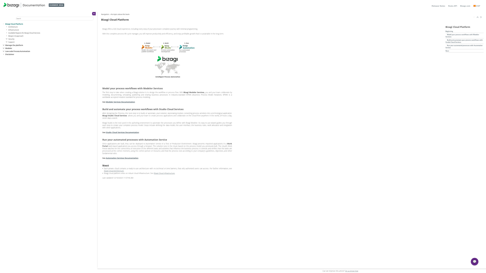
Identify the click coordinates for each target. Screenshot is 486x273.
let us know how (351, 271)
